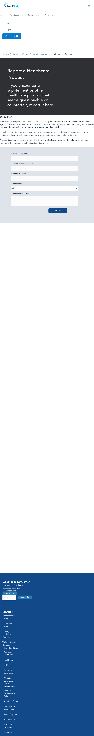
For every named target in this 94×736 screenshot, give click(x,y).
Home (5, 54)
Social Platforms (10, 719)
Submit (58, 211)
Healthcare (8, 660)
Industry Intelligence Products (7, 634)
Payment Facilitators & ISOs (9, 693)
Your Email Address (18, 174)
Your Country (16, 184)
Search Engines (10, 714)
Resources (32, 15)
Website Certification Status (34, 54)
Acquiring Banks (11, 701)
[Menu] (89, 6)
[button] (25, 597)
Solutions (7, 611)
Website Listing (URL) (19, 154)
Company (49, 15)
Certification (15, 15)
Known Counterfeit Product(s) (22, 164)
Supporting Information (20, 193)
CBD (6, 665)
